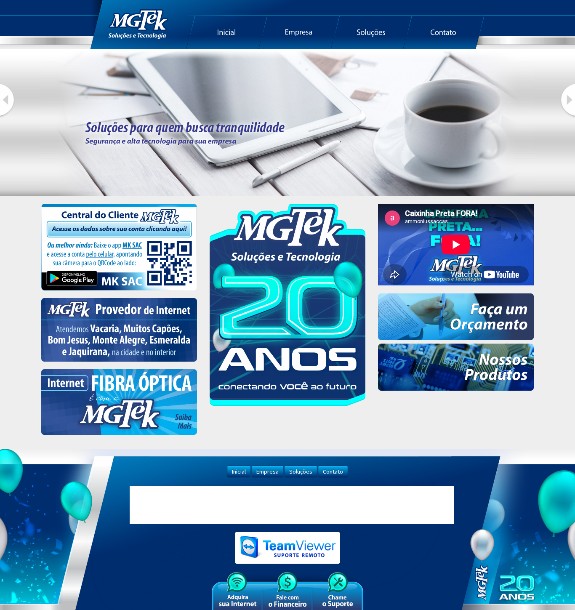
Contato (333, 471)
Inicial (239, 471)
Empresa (267, 471)
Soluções (300, 471)
